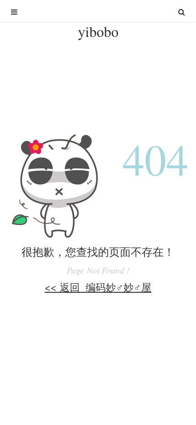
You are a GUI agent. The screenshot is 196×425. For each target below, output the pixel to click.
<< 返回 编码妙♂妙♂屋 (98, 287)
